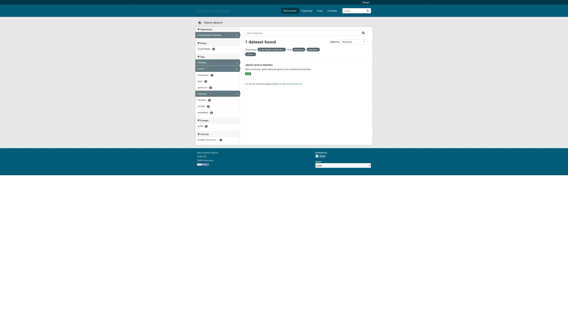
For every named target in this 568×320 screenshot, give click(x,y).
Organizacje (306, 10)
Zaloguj (366, 2)
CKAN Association (205, 160)
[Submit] (368, 10)
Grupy (320, 10)
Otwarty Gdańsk (213, 11)
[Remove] (283, 49)
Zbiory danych (290, 10)
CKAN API (201, 156)
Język (318, 161)
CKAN (320, 156)
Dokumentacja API (294, 84)
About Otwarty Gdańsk (207, 152)
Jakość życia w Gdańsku (259, 65)
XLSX (248, 74)
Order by (334, 41)
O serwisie (332, 10)
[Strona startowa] (199, 22)
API (280, 84)
